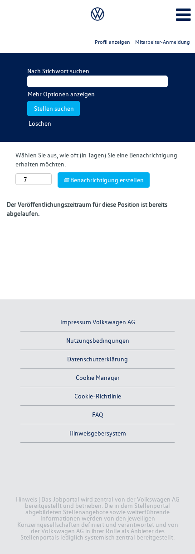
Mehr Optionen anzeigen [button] (61, 94)
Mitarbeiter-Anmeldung (162, 41)
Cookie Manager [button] (98, 377)
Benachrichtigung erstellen (106, 180)
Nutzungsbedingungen (97, 340)
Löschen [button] (40, 123)
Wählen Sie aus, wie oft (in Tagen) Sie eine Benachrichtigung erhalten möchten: (96, 159)
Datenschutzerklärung (97, 359)
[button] (162, 14)
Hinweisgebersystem (97, 433)
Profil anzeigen (112, 41)
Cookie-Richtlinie (97, 396)
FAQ (97, 414)
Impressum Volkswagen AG (97, 322)
